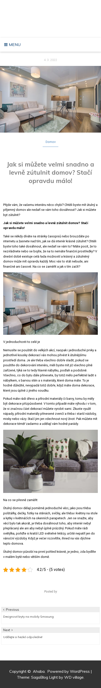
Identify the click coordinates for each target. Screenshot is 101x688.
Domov (51, 142)
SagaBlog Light (44, 677)
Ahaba (52, 13)
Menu (14, 44)
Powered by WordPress (68, 671)
